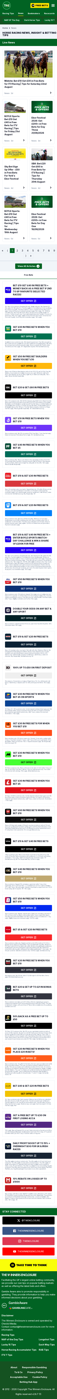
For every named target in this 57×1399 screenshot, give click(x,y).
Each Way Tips (47, 1344)
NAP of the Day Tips (12, 1339)
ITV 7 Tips (7, 1355)
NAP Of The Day (11, 20)
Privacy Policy (35, 1372)
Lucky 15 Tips (9, 1344)
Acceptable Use (19, 1377)
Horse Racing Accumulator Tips (19, 1349)
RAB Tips (44, 1349)
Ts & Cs (18, 1372)
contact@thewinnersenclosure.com (27, 1326)
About (13, 1367)
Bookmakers (34, 13)
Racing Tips (8, 13)
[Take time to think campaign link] (28, 1265)
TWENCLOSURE (31, 1241)
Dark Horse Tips (32, 20)
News (20, 13)
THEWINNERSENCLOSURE (31, 1230)
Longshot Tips (46, 1339)
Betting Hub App (28, 1382)
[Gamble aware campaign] (20, 1303)
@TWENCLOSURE (31, 1220)
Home (5, 28)
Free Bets (28, 275)
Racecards (49, 13)
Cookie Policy (39, 1377)
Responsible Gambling (34, 1367)
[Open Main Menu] (53, 5)
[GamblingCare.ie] (20, 1307)
